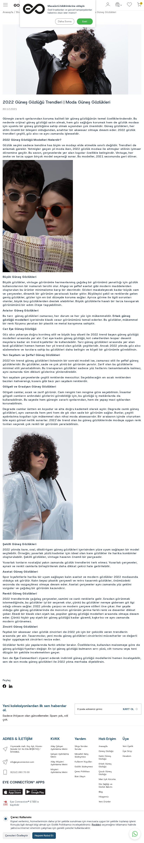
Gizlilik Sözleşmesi (84, 766)
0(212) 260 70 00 (20, 772)
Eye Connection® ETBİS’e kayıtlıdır (24, 803)
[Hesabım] (108, 4)
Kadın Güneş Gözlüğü (105, 757)
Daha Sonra (64, 21)
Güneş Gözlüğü (106, 751)
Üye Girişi (127, 751)
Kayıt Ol (128, 709)
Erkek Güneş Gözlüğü (105, 765)
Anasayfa (8, 12)
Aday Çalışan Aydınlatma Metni (59, 747)
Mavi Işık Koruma (107, 779)
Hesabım (127, 756)
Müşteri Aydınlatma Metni (59, 771)
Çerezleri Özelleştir (16, 835)
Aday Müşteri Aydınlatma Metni (59, 763)
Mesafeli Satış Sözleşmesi (82, 755)
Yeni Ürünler (105, 801)
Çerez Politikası (82, 771)
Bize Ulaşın (80, 776)
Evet (84, 21)
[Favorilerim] (129, 4)
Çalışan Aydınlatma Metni (60, 755)
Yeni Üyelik (128, 746)
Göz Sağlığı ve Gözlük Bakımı (105, 785)
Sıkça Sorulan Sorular (81, 747)
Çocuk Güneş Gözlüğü (105, 773)
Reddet (96, 824)
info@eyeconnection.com (22, 762)
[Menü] (5, 6)
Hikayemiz (104, 796)
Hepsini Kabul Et (44, 835)
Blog (101, 791)
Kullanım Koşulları (83, 761)
